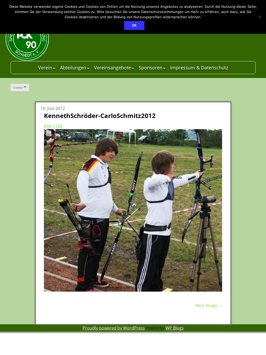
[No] (259, 16)
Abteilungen (73, 67)
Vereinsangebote (112, 67)
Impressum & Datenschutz (199, 67)
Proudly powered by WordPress (114, 328)
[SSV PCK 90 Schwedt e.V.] (44, 39)
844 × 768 (53, 126)
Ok (134, 25)
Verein (45, 67)
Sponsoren (150, 67)
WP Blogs (174, 328)
